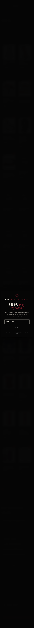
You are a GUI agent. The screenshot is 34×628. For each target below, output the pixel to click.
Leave (17, 327)
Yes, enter (11, 322)
